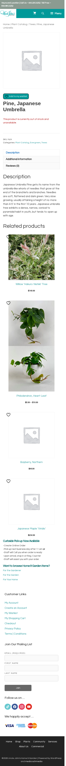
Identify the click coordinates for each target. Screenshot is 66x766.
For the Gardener (12, 570)
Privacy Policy (13, 628)
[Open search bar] (43, 13)
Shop (17, 742)
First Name (11, 663)
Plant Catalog (19, 24)
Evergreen (35, 143)
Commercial (37, 746)
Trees (32, 24)
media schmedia (33, 761)
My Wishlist (11, 613)
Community (39, 742)
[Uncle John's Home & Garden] (7, 13)
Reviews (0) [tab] (12, 165)
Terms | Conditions (15, 633)
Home (6, 24)
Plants (26, 742)
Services (52, 742)
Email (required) (15, 653)
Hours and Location (10, 3)
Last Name (11, 673)
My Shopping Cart (15, 618)
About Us (23, 746)
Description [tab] (12, 152)
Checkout (10, 623)
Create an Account (16, 608)
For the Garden (11, 575)
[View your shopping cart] (35, 13)
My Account (11, 603)
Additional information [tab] (19, 159)
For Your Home (10, 579)
